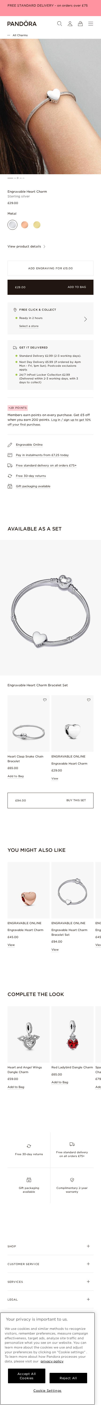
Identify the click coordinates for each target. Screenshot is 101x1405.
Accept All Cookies (26, 1376)
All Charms (20, 35)
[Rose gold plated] (25, 225)
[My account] (70, 23)
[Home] (22, 24)
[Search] (59, 23)
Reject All (68, 1378)
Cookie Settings (47, 1390)
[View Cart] (80, 23)
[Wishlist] (45, 700)
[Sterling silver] (12, 225)
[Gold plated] (37, 225)
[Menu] (90, 23)
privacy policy (52, 1361)
